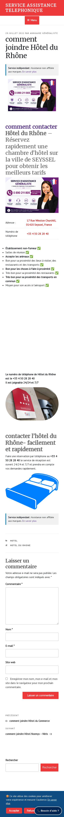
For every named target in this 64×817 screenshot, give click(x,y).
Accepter (14, 810)
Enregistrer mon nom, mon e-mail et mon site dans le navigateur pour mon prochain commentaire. (31, 683)
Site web (10, 662)
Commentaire (14, 584)
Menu (34, 20)
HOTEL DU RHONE (20, 545)
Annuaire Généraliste (44, 33)
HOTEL (14, 541)
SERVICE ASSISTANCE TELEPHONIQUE (31, 8)
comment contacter (31, 126)
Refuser (31, 810)
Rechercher (11, 760)
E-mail (10, 645)
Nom (9, 629)
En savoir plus (29, 71)
